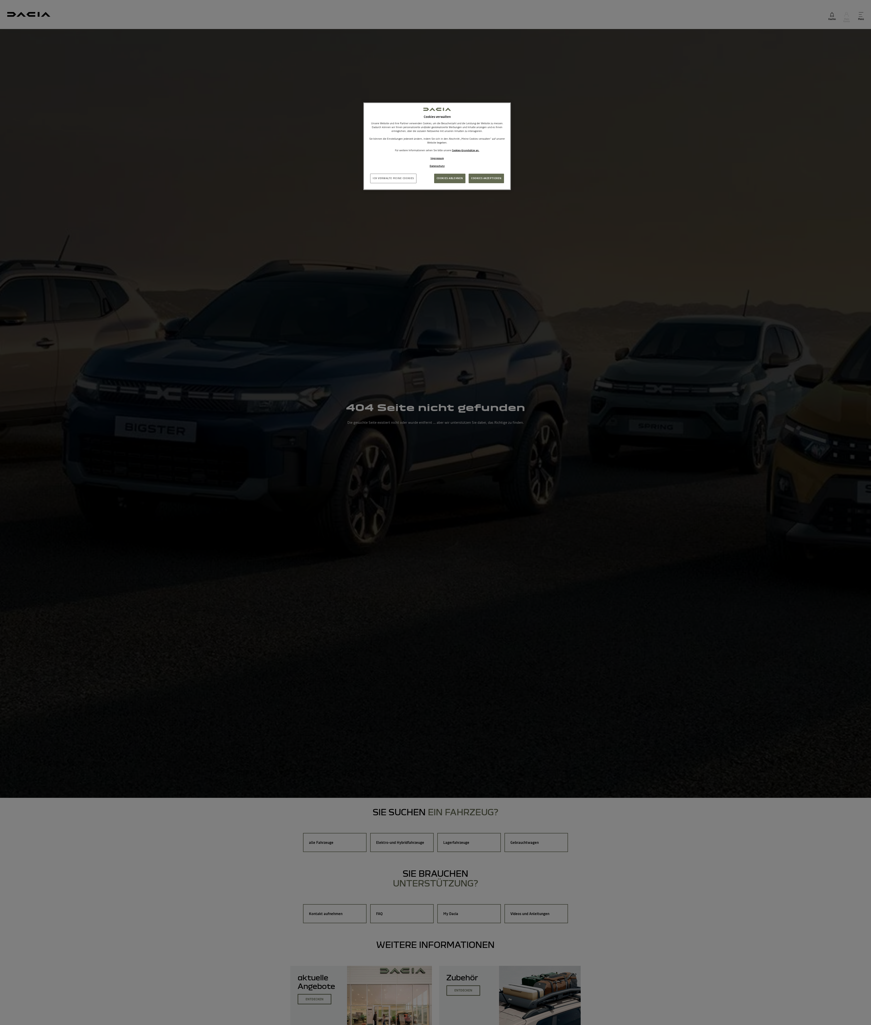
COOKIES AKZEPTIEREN (486, 178)
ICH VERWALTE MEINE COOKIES (393, 178)
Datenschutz (437, 166)
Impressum (437, 158)
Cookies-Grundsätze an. (465, 150)
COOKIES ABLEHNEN (450, 178)
